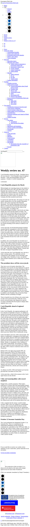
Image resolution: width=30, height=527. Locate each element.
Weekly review (8, 37)
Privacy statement (17, 518)
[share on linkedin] (9, 27)
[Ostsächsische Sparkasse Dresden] (8, 510)
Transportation (24, 516)
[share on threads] (9, 17)
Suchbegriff (4, 151)
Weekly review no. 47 (10, 40)
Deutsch (9, 9)
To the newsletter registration (8, 452)
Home (5, 34)
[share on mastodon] (9, 24)
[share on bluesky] (9, 21)
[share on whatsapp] (9, 31)
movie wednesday (5, 516)
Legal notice (9, 518)
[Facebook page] (9, 513)
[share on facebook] (9, 14)
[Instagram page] (19, 513)
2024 (5, 39)
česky (8, 10)
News (5, 36)
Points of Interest (15, 516)
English (9, 11)
